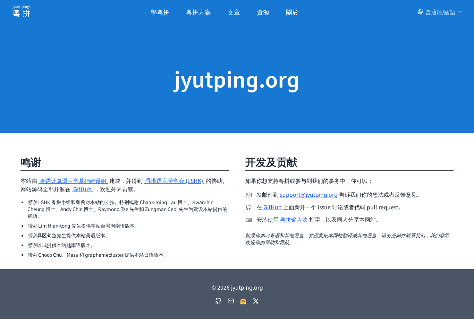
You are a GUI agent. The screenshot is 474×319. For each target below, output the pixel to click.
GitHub (82, 189)
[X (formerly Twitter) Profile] (255, 301)
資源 (263, 11)
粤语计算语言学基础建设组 (73, 180)
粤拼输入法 (294, 219)
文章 (234, 11)
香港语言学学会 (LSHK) (174, 180)
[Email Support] (230, 301)
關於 (292, 11)
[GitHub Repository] (218, 301)
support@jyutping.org (309, 194)
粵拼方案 (198, 11)
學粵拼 (160, 11)
